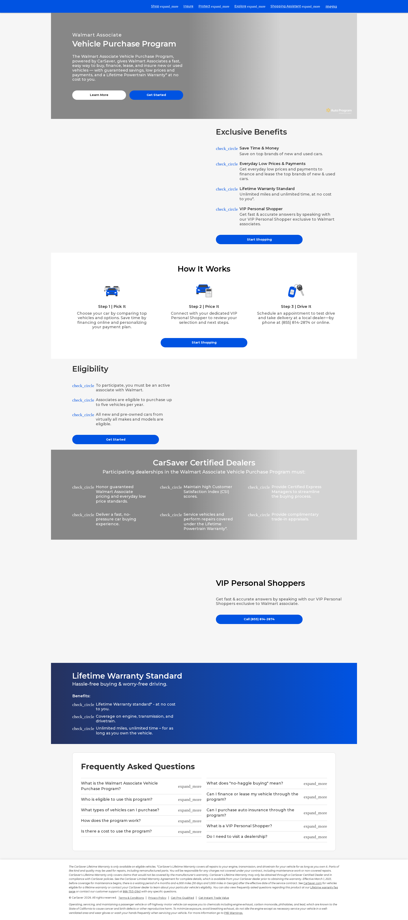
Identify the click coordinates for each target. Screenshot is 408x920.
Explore (249, 6)
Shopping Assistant (295, 6)
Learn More (99, 95)
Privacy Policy (157, 897)
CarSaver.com (312, 883)
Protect (213, 6)
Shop (164, 6)
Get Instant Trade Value (213, 897)
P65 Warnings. (233, 912)
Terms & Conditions (131, 897)
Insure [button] (188, 6)
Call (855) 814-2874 (259, 619)
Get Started (156, 95)
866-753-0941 (132, 891)
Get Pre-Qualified (182, 897)
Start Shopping (259, 239)
